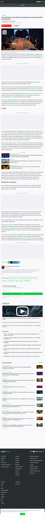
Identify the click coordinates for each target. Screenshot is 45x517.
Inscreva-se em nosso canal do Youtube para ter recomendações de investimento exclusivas (21, 322)
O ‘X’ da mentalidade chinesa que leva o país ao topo (13, 386)
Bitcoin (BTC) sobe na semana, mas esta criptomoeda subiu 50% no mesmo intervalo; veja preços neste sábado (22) (18, 406)
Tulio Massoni (26, 136)
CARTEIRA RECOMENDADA (34, 456)
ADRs (2, 498)
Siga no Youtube (7, 25)
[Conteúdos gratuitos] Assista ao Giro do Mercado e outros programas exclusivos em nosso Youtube (21, 319)
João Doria (38, 88)
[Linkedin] (35, 451)
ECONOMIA (17, 462)
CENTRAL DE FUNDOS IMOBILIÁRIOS (36, 460)
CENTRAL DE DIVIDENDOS (34, 462)
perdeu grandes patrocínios (14, 101)
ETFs (2, 500)
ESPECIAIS (17, 475)
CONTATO (2, 460)
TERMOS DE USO (4, 462)
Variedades (4, 378)
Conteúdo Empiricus (14, 165)
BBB (11, 277)
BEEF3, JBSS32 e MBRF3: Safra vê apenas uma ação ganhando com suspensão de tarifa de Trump (23, 353)
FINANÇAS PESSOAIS (19, 466)
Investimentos (5, 410)
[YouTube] (34, 451)
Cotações (22, 5)
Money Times (4, 423)
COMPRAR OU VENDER (34, 466)
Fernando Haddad (17, 90)
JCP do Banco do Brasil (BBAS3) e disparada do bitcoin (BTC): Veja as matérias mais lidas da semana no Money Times (17, 426)
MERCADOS (17, 458)
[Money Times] (40, 1)
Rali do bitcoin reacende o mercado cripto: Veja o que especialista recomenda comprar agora (25, 167)
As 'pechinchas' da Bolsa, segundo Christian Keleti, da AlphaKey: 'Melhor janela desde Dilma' (22, 346)
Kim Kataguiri (11, 280)
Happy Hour (4, 385)
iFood (12, 96)
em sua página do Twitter (30, 93)
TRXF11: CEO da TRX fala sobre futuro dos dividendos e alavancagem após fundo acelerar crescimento (21, 335)
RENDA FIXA (17, 464)
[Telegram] (39, 451)
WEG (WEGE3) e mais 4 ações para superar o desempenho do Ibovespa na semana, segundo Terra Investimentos (26, 156)
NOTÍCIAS (17, 456)
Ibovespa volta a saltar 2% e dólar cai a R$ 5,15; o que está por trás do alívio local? (21, 356)
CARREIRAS (17, 473)
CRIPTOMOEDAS (4, 492)
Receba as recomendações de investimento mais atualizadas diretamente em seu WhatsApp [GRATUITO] (21, 326)
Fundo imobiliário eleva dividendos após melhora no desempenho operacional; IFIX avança (22, 349)
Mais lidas (5, 331)
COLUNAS (31, 464)
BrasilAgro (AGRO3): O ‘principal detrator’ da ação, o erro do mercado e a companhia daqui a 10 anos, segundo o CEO (18, 419)
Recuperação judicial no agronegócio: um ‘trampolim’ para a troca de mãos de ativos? (25, 161)
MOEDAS (2, 494)
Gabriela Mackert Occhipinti (9, 21)
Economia (12, 159)
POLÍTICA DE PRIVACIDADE (6, 464)
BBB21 (14, 229)
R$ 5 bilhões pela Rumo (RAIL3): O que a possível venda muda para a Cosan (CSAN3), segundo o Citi (22, 338)
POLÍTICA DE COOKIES (5, 466)
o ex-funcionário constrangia (30, 238)
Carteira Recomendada (15, 153)
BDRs (2, 488)
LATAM (27, 234)
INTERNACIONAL (18, 468)
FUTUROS (2, 496)
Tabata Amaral (33, 57)
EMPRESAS (17, 460)
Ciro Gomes (32, 88)
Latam (16, 280)
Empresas (4, 417)
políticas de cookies (24, 511)
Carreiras (3, 15)
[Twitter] (43, 451)
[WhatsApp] (37, 451)
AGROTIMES (17, 484)
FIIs (1, 486)
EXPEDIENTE (3, 458)
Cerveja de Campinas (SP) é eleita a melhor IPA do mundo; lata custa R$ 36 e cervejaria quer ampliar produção (18, 381)
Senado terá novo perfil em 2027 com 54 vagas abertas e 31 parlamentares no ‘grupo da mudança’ (18, 393)
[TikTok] (41, 451)
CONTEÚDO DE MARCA (34, 468)
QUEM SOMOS (3, 456)
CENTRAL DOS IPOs (33, 458)
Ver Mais (41, 362)
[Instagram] (31, 451)
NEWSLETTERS (32, 473)
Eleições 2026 (4, 390)
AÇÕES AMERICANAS (4, 490)
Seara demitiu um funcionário (9, 228)
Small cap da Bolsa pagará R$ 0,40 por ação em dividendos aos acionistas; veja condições (21, 342)
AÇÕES (2, 484)
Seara (10, 224)
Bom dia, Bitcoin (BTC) (6, 404)
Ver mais (41, 331)
